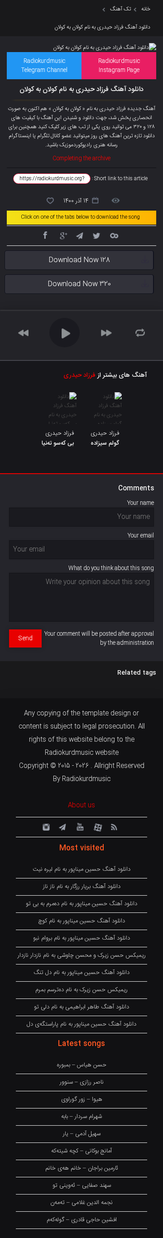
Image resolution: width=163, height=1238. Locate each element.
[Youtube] (79, 826)
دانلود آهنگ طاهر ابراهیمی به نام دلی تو (81, 1007)
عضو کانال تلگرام (54, 135)
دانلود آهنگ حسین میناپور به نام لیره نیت (81, 869)
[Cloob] (113, 235)
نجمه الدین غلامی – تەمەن (81, 1203)
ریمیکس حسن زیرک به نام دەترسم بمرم (81, 990)
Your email (141, 535)
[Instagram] (44, 826)
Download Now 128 (79, 260)
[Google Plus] (62, 235)
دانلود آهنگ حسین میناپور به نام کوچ (81, 921)
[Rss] (113, 826)
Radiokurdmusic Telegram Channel (44, 66)
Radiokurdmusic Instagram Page (119, 66)
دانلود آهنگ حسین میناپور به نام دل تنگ (81, 973)
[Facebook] (44, 235)
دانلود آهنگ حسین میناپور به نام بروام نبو (81, 938)
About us (81, 805)
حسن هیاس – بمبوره (81, 1065)
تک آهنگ (120, 9)
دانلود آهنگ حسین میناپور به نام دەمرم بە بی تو (81, 904)
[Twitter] (96, 235)
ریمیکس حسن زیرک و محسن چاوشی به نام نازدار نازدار (82, 955)
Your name (140, 503)
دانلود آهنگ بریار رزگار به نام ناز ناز (81, 887)
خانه (145, 9)
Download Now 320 (79, 284)
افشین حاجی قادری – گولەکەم (82, 1220)
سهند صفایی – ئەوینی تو (82, 1185)
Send (25, 638)
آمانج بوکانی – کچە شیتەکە (81, 1151)
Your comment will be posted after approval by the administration (99, 638)
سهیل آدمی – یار (82, 1134)
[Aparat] (96, 826)
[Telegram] (79, 235)
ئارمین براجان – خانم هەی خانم (81, 1168)
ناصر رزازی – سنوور (82, 1082)
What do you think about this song (111, 568)
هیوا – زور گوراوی (81, 1099)
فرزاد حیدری (79, 375)
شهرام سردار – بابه (81, 1117)
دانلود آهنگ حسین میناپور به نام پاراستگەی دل (81, 1024)
